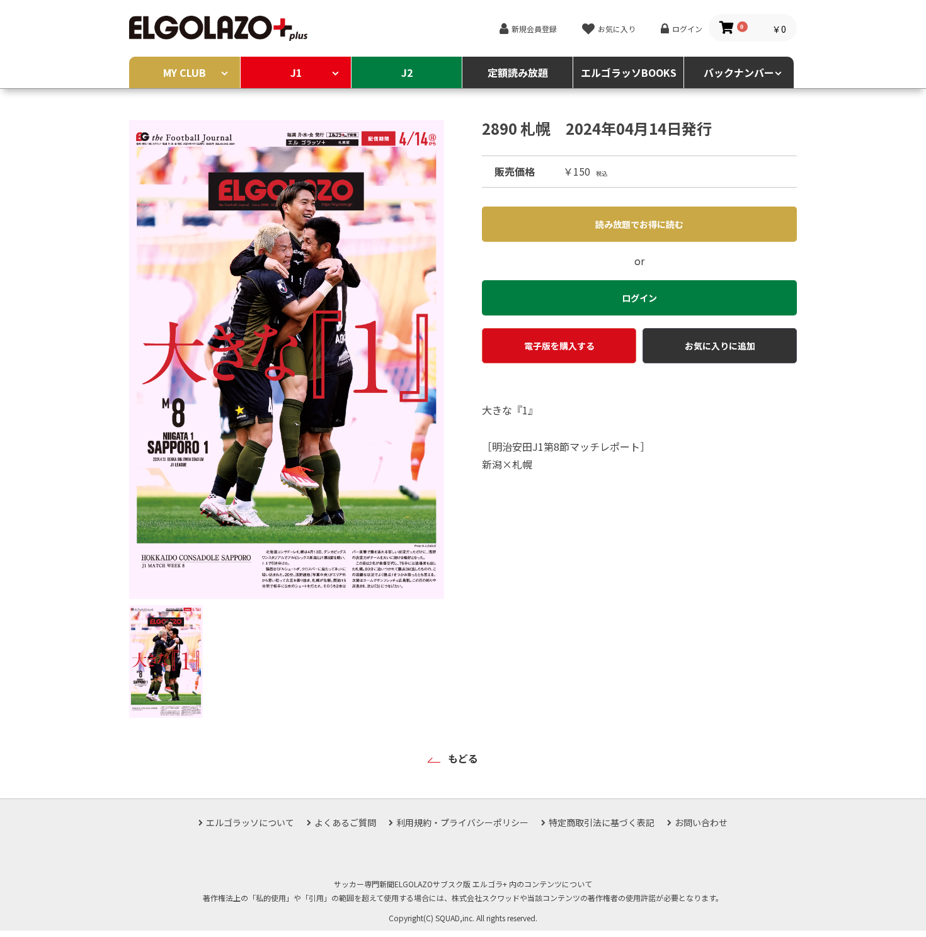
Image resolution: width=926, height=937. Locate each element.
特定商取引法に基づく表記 (601, 822)
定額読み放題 (518, 72)
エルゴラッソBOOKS (629, 72)
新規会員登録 (534, 28)
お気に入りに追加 (720, 345)
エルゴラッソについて (250, 822)
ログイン (687, 28)
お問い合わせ (701, 822)
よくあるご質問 (345, 822)
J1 (296, 72)
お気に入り (617, 28)
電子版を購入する (559, 345)
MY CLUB (184, 72)
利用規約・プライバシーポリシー (462, 822)
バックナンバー (739, 72)
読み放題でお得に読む (639, 224)
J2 (407, 72)
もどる (463, 758)
